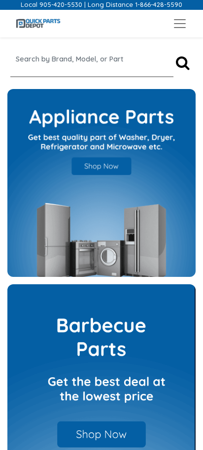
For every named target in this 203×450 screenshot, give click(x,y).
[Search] (183, 63)
